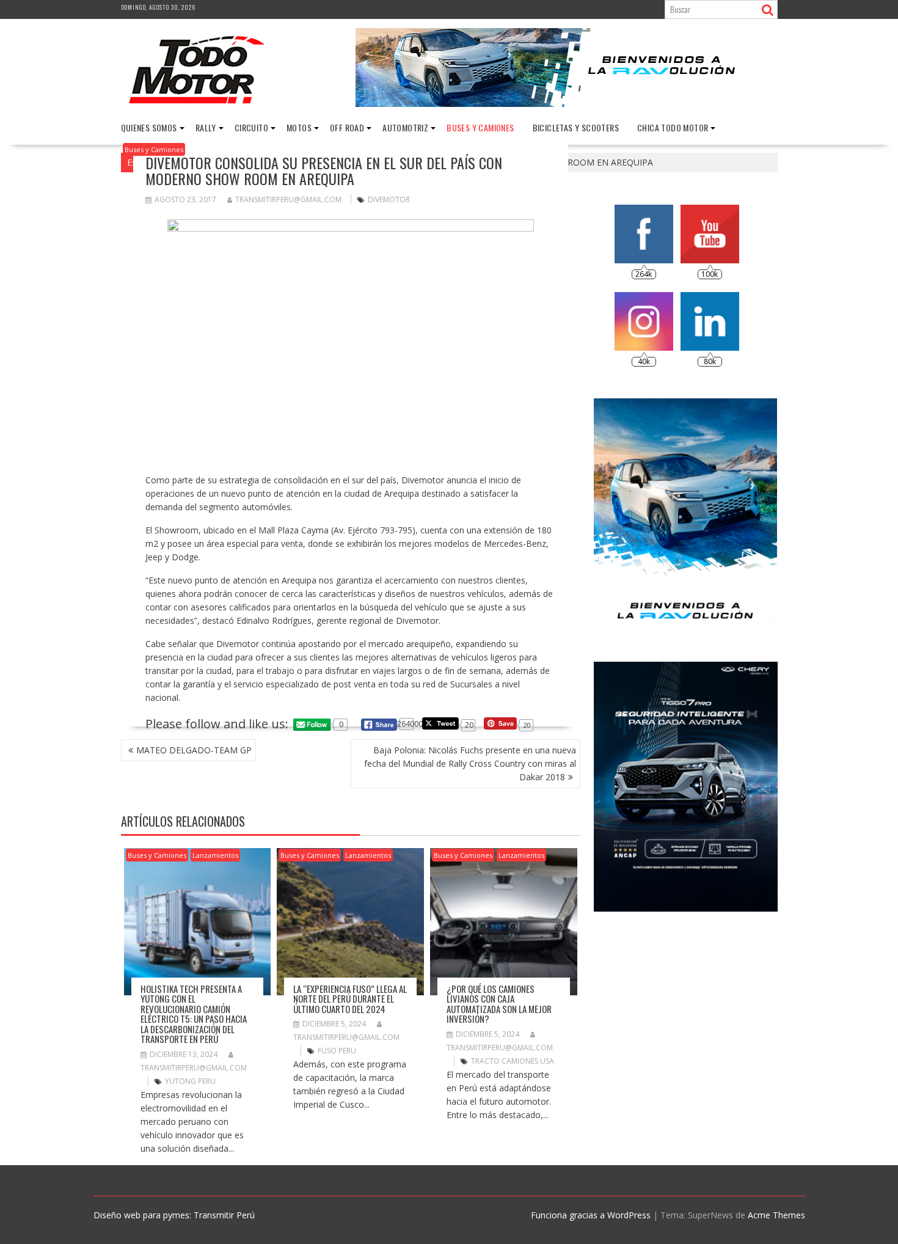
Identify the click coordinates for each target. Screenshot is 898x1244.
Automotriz (405, 127)
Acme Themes (776, 1215)
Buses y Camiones (480, 127)
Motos (299, 127)
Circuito (251, 127)
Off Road (347, 127)
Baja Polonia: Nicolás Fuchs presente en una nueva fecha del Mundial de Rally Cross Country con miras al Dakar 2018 (470, 763)
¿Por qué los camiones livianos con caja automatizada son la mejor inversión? (499, 1004)
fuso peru (337, 1050)
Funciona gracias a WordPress (591, 1215)
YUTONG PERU (190, 1081)
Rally (205, 127)
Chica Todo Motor (672, 127)
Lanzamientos (215, 855)
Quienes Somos (149, 127)
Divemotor (389, 199)
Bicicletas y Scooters (576, 127)
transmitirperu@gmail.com (288, 199)
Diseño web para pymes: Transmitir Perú (174, 1215)
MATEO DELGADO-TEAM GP (194, 750)
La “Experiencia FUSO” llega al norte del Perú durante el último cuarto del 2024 (350, 998)
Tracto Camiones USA (512, 1061)
